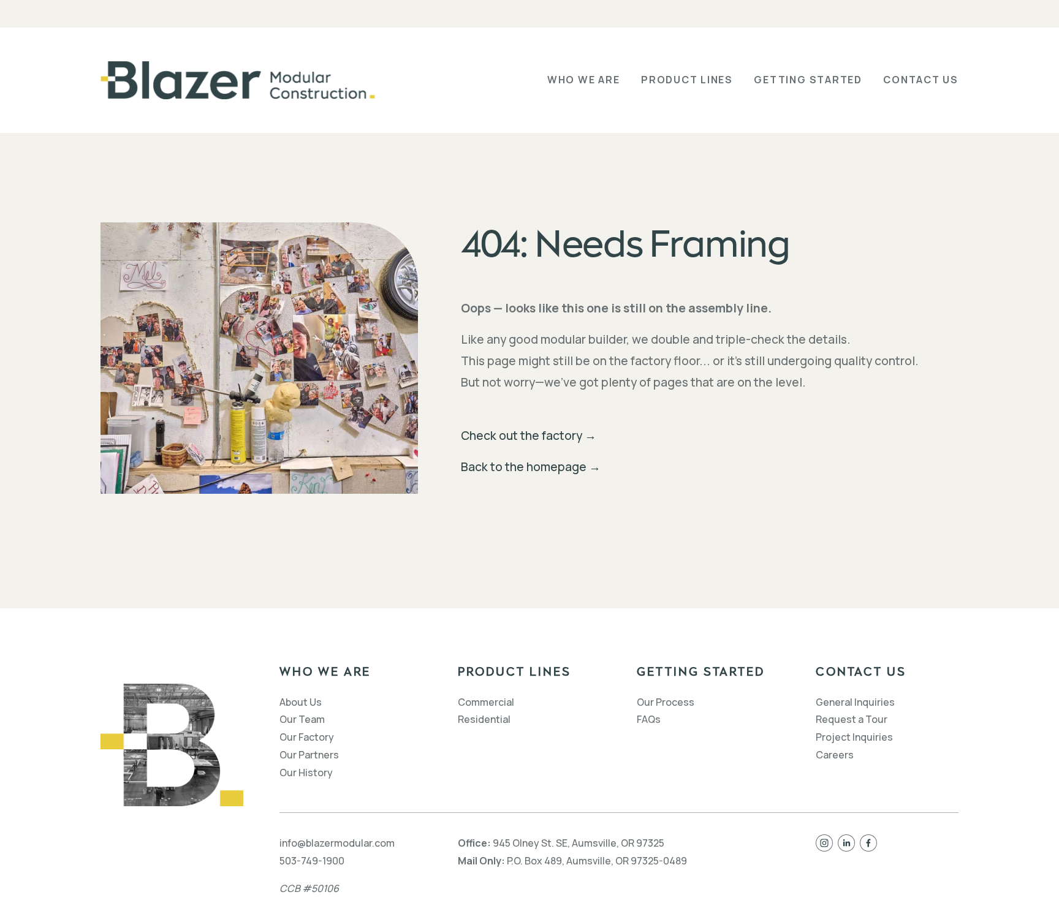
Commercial (486, 702)
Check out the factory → (528, 435)
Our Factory (306, 737)
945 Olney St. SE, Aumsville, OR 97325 (578, 843)
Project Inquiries (854, 737)
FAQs (649, 719)
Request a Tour (851, 719)
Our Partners (309, 754)
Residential (484, 719)
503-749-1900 (311, 860)
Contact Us (920, 79)
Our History (306, 772)
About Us (300, 702)
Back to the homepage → (531, 466)
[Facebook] (868, 843)
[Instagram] (824, 843)
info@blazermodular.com (337, 843)
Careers (835, 754)
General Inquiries (855, 702)
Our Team (302, 719)
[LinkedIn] (846, 843)
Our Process (665, 702)
